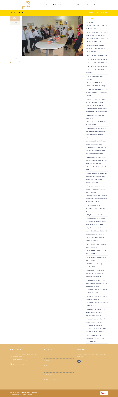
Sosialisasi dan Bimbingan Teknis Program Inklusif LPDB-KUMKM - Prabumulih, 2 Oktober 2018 (95, 273)
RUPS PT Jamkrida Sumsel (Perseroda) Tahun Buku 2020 (96, 265)
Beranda (48, 5)
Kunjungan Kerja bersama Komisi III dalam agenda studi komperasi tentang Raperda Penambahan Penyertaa (96, 131)
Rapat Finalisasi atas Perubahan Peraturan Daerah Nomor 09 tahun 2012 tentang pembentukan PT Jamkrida (96, 231)
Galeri (78, 5)
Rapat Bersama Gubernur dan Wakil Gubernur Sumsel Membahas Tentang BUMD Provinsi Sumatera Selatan (96, 221)
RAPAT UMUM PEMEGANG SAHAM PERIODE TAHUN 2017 (96, 259)
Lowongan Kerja (50, 379)
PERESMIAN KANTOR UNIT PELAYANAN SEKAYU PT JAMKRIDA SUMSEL (95, 208)
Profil (55, 5)
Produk (62, 5)
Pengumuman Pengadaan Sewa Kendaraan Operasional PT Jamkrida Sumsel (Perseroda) (95, 189)
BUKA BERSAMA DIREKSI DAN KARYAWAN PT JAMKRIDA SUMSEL (95, 47)
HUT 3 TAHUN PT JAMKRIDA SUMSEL (97, 62)
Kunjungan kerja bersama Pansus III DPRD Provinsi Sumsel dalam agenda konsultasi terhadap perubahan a (96, 150)
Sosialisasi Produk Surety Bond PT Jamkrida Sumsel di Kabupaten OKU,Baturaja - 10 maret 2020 (95, 322)
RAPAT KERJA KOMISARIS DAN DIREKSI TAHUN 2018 (95, 239)
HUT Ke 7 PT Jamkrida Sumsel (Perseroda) (94, 78)
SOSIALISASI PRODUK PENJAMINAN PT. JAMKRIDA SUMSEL (96, 291)
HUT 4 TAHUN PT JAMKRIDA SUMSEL (97, 66)
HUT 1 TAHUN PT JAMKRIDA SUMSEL (97, 55)
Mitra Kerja (49, 374)
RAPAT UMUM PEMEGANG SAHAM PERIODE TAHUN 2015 (96, 246)
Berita (47, 365)
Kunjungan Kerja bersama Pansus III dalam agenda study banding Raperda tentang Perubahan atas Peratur (96, 141)
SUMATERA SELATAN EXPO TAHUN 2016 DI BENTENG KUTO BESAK (96, 330)
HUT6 (24, 59)
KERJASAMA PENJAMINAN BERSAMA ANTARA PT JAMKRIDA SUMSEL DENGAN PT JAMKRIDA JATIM (97, 102)
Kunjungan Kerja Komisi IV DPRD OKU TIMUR (96, 168)
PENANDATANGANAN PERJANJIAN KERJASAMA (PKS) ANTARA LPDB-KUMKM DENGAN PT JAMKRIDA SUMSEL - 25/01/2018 (96, 178)
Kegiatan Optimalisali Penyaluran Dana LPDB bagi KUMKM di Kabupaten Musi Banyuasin (96, 92)
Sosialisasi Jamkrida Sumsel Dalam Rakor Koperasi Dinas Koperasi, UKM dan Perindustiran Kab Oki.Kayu (96, 283)
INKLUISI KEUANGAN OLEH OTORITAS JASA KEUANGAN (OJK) (95, 84)
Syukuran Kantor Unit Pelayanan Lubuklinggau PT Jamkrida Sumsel (95, 337)
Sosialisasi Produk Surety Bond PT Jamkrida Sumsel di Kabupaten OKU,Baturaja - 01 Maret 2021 (95, 312)
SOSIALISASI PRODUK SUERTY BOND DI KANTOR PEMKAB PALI (97, 298)
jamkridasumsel (15, 62)
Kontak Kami (86, 5)
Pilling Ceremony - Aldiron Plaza (95, 215)
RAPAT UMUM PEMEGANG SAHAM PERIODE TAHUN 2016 (96, 252)
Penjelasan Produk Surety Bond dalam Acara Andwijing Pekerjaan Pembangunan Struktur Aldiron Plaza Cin (97, 198)
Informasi (70, 5)
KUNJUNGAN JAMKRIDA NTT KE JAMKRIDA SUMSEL (95, 123)
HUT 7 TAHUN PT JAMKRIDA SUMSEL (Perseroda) (97, 71)
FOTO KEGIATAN (91, 52)
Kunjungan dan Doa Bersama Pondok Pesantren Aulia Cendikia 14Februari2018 (96, 110)
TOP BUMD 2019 (91, 341)
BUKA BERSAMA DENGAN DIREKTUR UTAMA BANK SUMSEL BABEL (97, 40)
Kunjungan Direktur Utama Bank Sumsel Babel (95, 117)
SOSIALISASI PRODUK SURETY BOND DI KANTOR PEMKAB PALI (97, 304)
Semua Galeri (90, 22)
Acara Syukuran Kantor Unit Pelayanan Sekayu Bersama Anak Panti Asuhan (97, 34)
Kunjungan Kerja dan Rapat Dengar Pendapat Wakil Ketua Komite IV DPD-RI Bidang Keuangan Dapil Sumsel (96, 160)
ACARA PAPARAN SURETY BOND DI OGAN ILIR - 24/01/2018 (96, 27)
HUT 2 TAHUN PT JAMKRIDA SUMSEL (97, 59)
